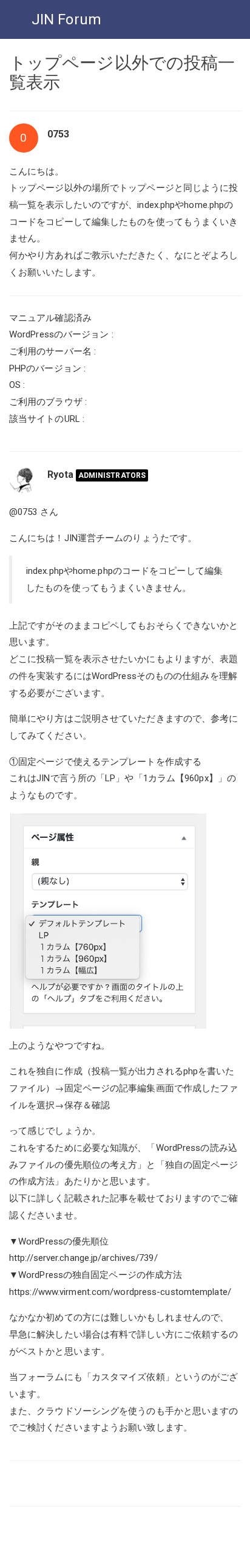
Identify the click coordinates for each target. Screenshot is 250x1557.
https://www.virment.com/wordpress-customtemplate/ (120, 1291)
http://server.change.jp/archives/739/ (83, 1257)
